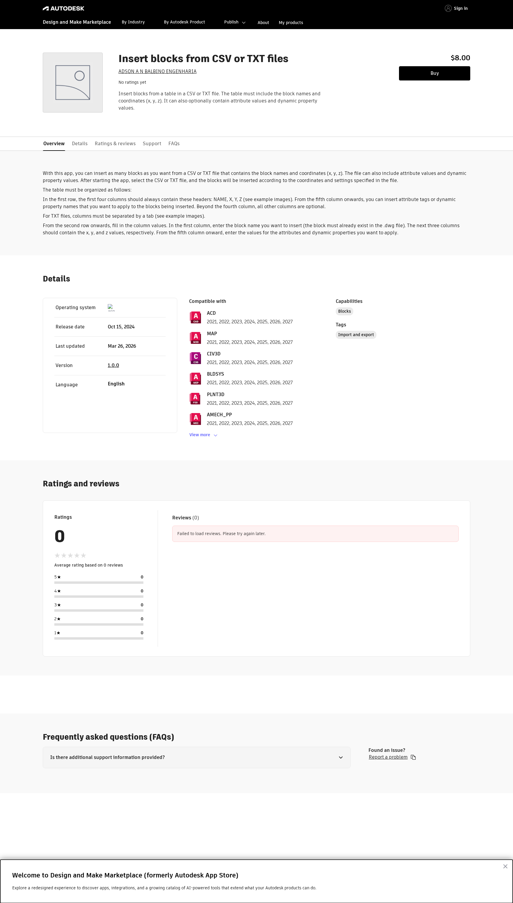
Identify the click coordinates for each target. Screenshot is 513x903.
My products (291, 23)
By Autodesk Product (184, 22)
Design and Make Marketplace (77, 22)
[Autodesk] (63, 8)
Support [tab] (152, 143)
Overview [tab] (54, 143)
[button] (196, 757)
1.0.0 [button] (113, 365)
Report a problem (388, 757)
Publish (231, 22)
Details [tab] (80, 143)
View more (199, 435)
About (263, 23)
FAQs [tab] (174, 143)
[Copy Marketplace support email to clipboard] (413, 757)
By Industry (133, 22)
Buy (434, 73)
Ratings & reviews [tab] (115, 143)
